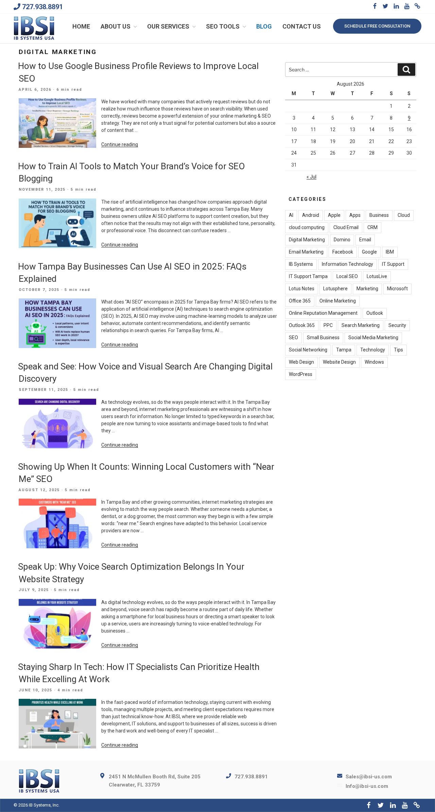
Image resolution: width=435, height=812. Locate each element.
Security (397, 325)
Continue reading (119, 144)
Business (379, 215)
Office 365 (300, 301)
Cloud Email (346, 227)
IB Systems (301, 264)
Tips (398, 349)
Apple (334, 215)
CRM (372, 227)
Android (310, 215)
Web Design (301, 362)
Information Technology (347, 264)
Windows (374, 362)
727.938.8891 (42, 7)
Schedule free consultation (377, 26)
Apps (355, 215)
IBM (390, 252)
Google (369, 252)
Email (365, 239)
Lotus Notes (301, 288)
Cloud (404, 215)
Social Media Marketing (373, 337)
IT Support (393, 264)
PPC (328, 325)
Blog (264, 26)
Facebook (342, 252)
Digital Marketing (307, 239)
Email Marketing (306, 252)
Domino (342, 239)
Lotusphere (335, 288)
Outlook (374, 313)
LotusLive (377, 276)
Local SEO (347, 276)
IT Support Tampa (308, 276)
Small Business (323, 337)
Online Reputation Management (323, 313)
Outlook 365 (302, 325)
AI (291, 215)
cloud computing (307, 227)
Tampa (343, 349)
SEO (293, 337)
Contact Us (301, 26)
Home (81, 26)
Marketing (367, 288)
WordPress (300, 374)
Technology (372, 349)
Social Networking (308, 349)
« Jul (311, 176)
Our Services (168, 26)
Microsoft (397, 288)
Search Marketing (361, 325)
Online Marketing (337, 301)
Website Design (339, 362)
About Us (115, 26)
